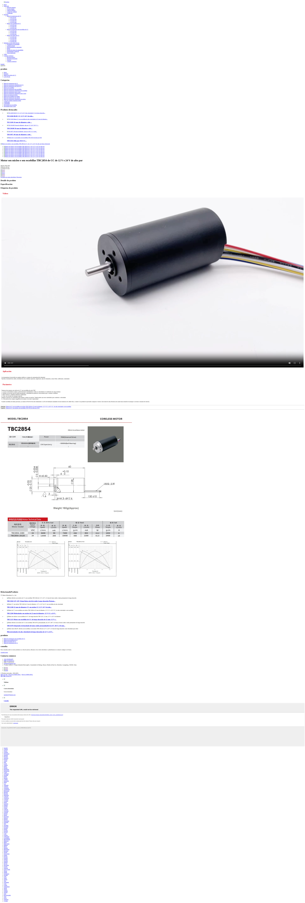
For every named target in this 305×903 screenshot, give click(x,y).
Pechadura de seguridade (13, 44)
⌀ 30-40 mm (13, 20)
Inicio (5, 4)
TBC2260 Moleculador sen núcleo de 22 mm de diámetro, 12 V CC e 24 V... (31, 613)
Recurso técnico (11, 57)
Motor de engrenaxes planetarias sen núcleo (15, 99)
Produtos (6, 14)
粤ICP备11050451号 (6, 676)
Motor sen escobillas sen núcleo (12, 96)
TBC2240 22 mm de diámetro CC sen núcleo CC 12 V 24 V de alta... (29, 607)
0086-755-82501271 (9, 660)
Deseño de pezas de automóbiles (15, 50)
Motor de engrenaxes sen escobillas (13, 89)
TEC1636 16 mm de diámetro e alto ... (19, 122)
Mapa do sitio (4, 674)
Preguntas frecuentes (12, 58)
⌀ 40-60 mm (13, 22)
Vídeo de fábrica (11, 10)
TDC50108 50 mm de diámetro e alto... (19, 128)
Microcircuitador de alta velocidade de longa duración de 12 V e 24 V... (30, 632)
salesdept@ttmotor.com (9, 663)
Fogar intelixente (11, 53)
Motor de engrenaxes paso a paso (12, 92)
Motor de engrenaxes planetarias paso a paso (15, 93)
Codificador (7, 102)
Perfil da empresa (11, 7)
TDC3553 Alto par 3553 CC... (17, 141)
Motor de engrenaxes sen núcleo (12, 97)
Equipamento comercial (13, 51)
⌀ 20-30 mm (13, 19)
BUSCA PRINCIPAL (27, 674)
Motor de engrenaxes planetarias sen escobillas (15, 90)
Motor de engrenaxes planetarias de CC (14, 85)
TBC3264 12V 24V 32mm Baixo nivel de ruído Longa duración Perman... (31, 601)
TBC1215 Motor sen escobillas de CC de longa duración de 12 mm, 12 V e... (31, 619)
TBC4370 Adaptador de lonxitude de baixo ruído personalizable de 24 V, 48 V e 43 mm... (36, 626)
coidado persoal (11, 45)
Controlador (7, 103)
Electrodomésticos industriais (14, 47)
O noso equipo (10, 9)
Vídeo (5, 54)
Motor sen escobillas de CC (14, 23)
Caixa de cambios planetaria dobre (12, 100)
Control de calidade (12, 11)
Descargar (19, 177)
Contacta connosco (8, 55)
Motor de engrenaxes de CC (14, 16)
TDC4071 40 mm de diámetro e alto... (19, 134)
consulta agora (4, 652)
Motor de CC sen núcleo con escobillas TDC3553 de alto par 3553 (22, 408)
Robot (8, 48)
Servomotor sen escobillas (10, 105)
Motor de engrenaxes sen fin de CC (13, 86)
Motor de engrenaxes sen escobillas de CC (17, 29)
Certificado (10, 13)
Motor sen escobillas (9, 87)
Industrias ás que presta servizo (11, 43)
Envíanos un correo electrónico (8, 177)
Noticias (9, 60)
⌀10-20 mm (13, 17)
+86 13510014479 (8, 659)
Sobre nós (6, 6)
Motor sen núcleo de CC (13, 35)
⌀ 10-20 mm (13, 37)
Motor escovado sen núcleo (11, 95)
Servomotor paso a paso (10, 106)
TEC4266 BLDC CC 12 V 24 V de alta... (20, 116)
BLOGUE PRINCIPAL (14, 674)
